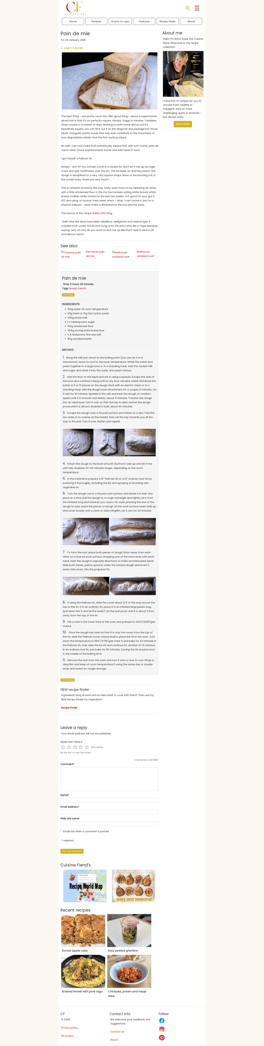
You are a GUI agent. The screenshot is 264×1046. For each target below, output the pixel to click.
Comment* (67, 764)
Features (144, 21)
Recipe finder (168, 21)
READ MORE (183, 124)
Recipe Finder (69, 707)
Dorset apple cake (75, 951)
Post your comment (72, 851)
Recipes (96, 21)
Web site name (70, 818)
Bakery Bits (99, 213)
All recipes (67, 1035)
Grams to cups (120, 21)
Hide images (68, 295)
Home (73, 21)
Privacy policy (69, 1027)
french (82, 288)
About (191, 21)
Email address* (70, 806)
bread (73, 288)
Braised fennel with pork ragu (82, 991)
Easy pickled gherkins (123, 951)
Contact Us (117, 1031)
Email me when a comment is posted (86, 831)
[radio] (63, 747)
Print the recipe (67, 680)
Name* (65, 795)
